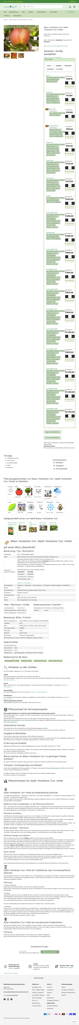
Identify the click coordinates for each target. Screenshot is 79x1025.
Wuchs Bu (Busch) (52, 81)
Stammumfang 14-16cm (53, 297)
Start (5, 12)
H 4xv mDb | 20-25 (51, 408)
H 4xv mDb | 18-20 (51, 388)
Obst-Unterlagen (37, 998)
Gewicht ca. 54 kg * (52, 323)
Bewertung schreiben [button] (50, 952)
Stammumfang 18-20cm (53, 397)
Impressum (50, 990)
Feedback (70, 967)
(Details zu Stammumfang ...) (40, 692)
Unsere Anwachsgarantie (52, 437)
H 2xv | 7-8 (49, 142)
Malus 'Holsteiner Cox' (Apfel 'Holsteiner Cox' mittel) (20, 19)
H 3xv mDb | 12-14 (51, 309)
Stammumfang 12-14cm (53, 257)
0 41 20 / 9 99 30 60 (12, 995)
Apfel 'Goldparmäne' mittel (33, 524)
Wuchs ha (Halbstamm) (53, 102)
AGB (48, 995)
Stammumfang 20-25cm (53, 417)
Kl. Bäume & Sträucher (68, 990)
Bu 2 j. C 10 (52, 109)
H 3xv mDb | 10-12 (51, 269)
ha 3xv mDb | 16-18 (51, 329)
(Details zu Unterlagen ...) (25, 583)
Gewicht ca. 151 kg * (52, 403)
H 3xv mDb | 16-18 (51, 369)
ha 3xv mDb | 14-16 (51, 289)
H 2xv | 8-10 (49, 160)
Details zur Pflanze (51, 46)
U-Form (48, 196)
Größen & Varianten (37, 992)
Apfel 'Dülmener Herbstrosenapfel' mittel (12, 524)
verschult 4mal (51, 401)
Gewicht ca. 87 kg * (52, 363)
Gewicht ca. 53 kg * (52, 264)
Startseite (6, 19)
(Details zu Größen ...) (10, 680)
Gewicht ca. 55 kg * (52, 227)
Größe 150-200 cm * (52, 96)
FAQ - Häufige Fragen (38, 990)
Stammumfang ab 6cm (53, 100)
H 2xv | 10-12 (50, 178)
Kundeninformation (52, 1005)
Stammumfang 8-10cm (53, 168)
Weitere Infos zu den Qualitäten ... (53, 57)
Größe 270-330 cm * (53, 313)
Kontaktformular (36, 987)
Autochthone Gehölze (38, 995)
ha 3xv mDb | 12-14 (51, 249)
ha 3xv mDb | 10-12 (51, 212)
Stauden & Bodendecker (68, 992)
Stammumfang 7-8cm (53, 150)
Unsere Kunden (36, 1005)
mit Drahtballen (51, 218)
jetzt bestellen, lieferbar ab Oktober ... (56, 77)
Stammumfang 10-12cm (53, 186)
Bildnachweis (36, 1003)
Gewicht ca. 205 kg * (52, 423)
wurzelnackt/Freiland (53, 79)
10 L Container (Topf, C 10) (57, 113)
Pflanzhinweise (63, 46)
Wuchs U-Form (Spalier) (53, 202)
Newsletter (50, 1008)
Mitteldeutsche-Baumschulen (13, 1018)
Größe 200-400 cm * (52, 293)
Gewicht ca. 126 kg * (52, 343)
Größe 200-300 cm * (52, 146)
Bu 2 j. (48, 75)
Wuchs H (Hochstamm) (53, 153)
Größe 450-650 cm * (52, 353)
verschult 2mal (51, 155)
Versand (72, 1)
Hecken (64, 995)
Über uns (34, 1000)
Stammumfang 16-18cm (53, 337)
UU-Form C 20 (50, 232)
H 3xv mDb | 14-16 (51, 349)
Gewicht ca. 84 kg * (52, 303)
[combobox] (42, 6)
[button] (74, 7)
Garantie (49, 992)
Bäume (63, 987)
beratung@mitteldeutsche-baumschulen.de (16, 992)
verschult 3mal (51, 225)
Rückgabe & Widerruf (53, 1000)
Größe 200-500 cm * (52, 333)
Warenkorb (19, 1)
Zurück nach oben (39, 978)
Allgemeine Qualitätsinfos (52, 432)
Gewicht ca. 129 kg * (52, 383)
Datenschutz (50, 998)
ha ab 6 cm (49, 92)
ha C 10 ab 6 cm (53, 125)
